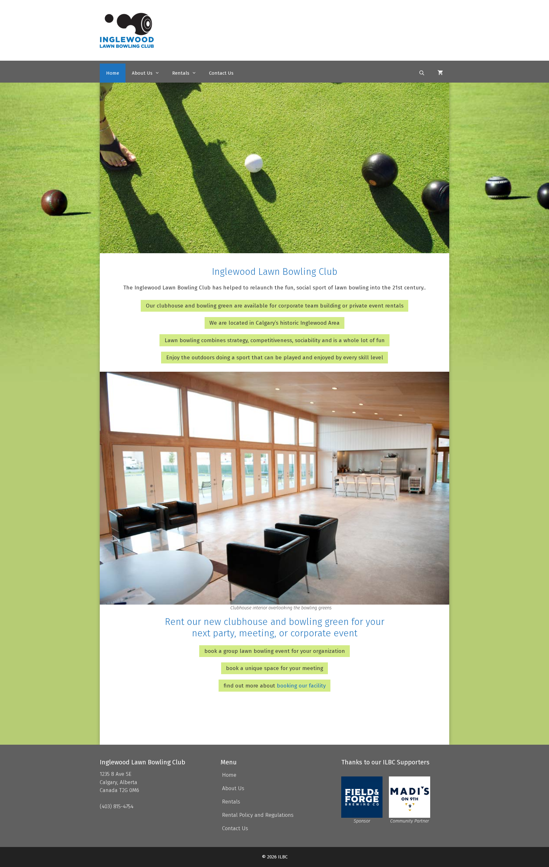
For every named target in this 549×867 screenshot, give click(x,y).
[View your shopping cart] (440, 72)
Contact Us (221, 73)
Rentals (180, 73)
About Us (142, 73)
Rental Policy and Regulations (258, 815)
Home (112, 73)
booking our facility (301, 685)
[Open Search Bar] (421, 72)
